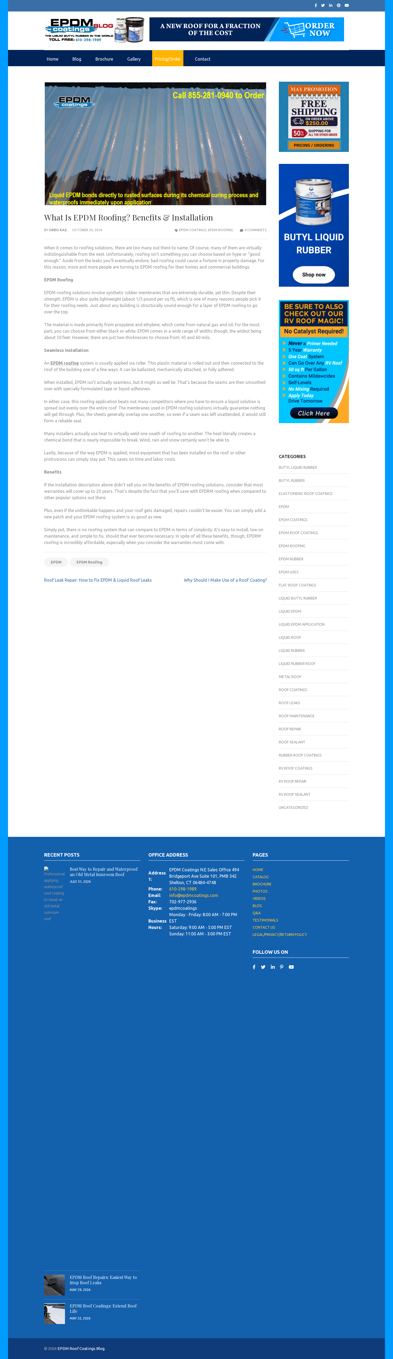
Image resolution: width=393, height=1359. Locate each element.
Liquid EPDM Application (302, 624)
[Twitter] (323, 5)
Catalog (261, 877)
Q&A (257, 913)
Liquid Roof (290, 637)
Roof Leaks (289, 703)
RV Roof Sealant (295, 794)
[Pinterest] (339, 5)
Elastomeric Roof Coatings (306, 493)
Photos (260, 891)
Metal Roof (290, 677)
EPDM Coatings (192, 230)
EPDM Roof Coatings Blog (81, 1348)
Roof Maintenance (297, 716)
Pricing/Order (168, 59)
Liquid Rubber (292, 650)
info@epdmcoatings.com (193, 895)
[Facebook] (316, 5)
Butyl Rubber (292, 480)
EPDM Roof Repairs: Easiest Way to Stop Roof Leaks (103, 1279)
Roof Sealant (292, 742)
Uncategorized (293, 807)
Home (52, 59)
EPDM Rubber (291, 559)
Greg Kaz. (58, 230)
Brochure (104, 59)
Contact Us (264, 927)
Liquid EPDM (290, 611)
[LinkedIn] (330, 5)
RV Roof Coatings (296, 768)
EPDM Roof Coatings (298, 533)
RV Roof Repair (292, 781)
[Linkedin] (273, 966)
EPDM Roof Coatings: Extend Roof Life (103, 1308)
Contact (202, 59)
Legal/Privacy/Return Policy (280, 934)
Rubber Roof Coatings (300, 755)
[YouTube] (291, 966)
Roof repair (290, 729)
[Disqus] (155, 663)
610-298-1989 (182, 889)
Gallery (134, 59)
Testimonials (265, 920)
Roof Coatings (293, 690)
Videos (259, 898)
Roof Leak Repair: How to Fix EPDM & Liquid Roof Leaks (98, 580)
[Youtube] (347, 5)
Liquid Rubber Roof (297, 663)
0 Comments (256, 230)
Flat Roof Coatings (297, 585)
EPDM (56, 562)
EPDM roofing (65, 363)
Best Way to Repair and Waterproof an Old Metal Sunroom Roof (104, 871)
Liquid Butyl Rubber (298, 598)
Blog (76, 59)
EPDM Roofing (220, 230)
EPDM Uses (289, 572)
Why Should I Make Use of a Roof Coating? (225, 580)
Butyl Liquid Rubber (298, 467)
